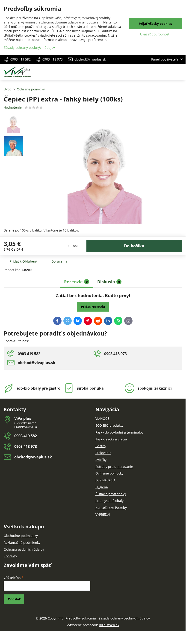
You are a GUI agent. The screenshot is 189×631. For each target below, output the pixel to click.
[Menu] (180, 72)
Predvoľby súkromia (80, 618)
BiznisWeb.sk (109, 625)
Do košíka (134, 246)
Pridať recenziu (93, 306)
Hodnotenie (13, 107)
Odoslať (14, 599)
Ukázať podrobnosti (155, 34)
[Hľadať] (157, 72)
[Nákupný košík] (168, 72)
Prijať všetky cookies (155, 23)
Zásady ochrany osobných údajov (124, 618)
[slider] (33, 107)
